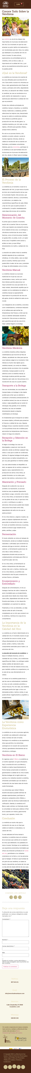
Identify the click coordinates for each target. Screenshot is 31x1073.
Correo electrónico (8, 946)
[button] (11, 4)
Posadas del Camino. (16, 1033)
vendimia (6, 39)
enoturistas (16, 147)
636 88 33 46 (14, 1018)
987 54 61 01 (14, 982)
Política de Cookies (9, 1060)
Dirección (14, 1001)
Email (15, 990)
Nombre (5, 939)
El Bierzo (16, 759)
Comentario (6, 919)
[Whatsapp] (14, 1066)
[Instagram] (23, 1067)
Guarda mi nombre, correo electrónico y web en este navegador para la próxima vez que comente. (15, 962)
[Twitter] (10, 1067)
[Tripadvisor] (19, 1067)
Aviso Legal (7, 1058)
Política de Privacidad (17, 1058)
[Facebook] (6, 1067)
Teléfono (14, 979)
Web (3, 952)
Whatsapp (15, 1015)
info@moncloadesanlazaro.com (14, 993)
